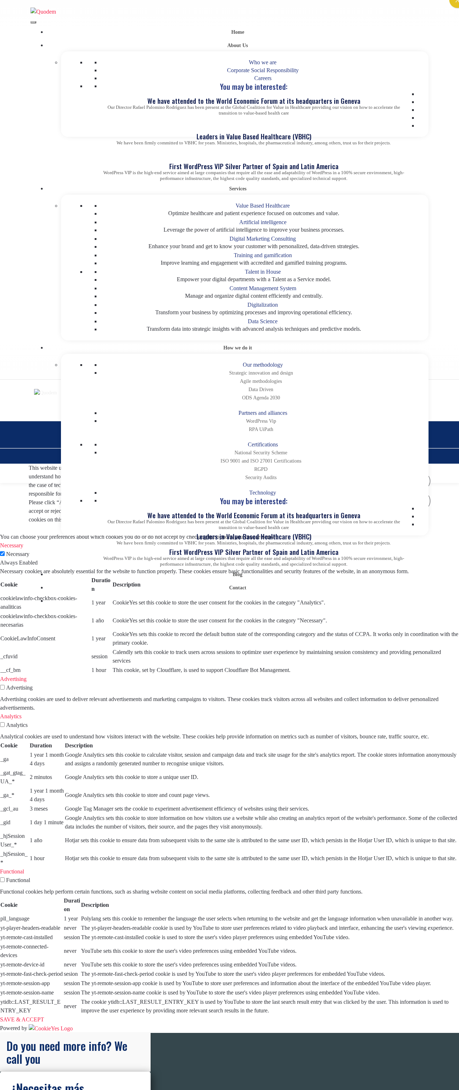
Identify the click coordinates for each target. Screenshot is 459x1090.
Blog (237, 574)
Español (238, 601)
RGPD (261, 469)
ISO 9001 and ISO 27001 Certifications (261, 461)
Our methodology (263, 365)
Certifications (263, 444)
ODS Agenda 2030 (261, 397)
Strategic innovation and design (261, 373)
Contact (237, 587)
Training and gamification (263, 255)
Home (237, 32)
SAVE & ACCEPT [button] (22, 1019)
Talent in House (263, 272)
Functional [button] (12, 871)
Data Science (263, 321)
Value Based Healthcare (263, 206)
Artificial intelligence (263, 222)
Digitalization (262, 305)
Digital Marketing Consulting (263, 239)
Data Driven (261, 389)
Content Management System (263, 288)
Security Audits (260, 477)
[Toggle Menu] (33, 22)
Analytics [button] (11, 716)
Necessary (17, 554)
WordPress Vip (261, 421)
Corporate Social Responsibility (263, 70)
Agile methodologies (261, 381)
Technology (262, 493)
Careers (262, 78)
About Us (237, 45)
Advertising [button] (13, 679)
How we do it (237, 348)
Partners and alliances (262, 413)
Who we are (262, 62)
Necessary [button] (11, 545)
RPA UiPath (261, 429)
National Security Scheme (261, 452)
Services (237, 188)
